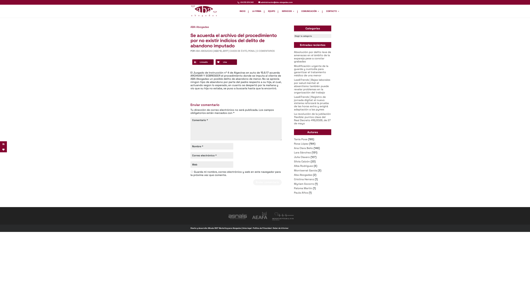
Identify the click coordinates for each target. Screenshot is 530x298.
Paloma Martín (303, 188)
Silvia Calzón (302, 161)
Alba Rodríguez (303, 166)
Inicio (242, 11)
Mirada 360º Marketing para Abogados (225, 228)
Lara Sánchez (302, 152)
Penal (251, 50)
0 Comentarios (266, 50)
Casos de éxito (238, 50)
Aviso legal (247, 228)
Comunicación (309, 11)
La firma (256, 11)
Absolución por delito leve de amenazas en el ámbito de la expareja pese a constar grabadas (312, 56)
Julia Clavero (302, 157)
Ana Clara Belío (303, 148)
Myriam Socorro (304, 184)
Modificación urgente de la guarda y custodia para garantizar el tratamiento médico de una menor (311, 70)
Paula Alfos (301, 192)
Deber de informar (280, 228)
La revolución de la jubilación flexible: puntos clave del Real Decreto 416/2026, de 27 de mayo (312, 118)
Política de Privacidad (262, 228)
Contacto (331, 11)
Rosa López (301, 143)
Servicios (287, 11)
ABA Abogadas (199, 27)
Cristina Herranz (304, 179)
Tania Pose (300, 139)
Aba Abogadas (303, 175)
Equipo (271, 11)
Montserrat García (305, 170)
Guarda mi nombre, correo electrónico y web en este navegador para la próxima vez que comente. (235, 173)
